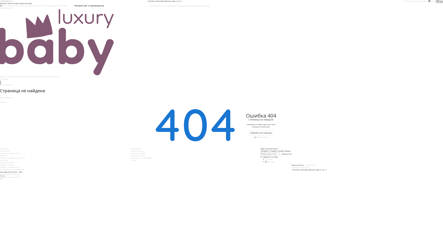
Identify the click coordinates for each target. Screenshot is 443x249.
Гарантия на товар (137, 155)
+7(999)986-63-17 (6, 1)
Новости (3, 155)
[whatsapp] (269, 161)
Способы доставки (137, 153)
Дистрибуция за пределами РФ (12, 169)
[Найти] (1, 179)
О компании (4, 151)
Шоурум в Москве (7, 165)
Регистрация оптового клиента (415, 1)
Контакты (4, 160)
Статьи (133, 160)
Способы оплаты (137, 151)
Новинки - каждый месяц (9, 167)
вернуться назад (262, 137)
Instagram (269, 159)
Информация (135, 149)
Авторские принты (7, 162)
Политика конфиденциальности (12, 158)
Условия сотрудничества (10, 153)
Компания (4, 149)
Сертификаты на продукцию (141, 158)
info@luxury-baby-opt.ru (300, 167)
